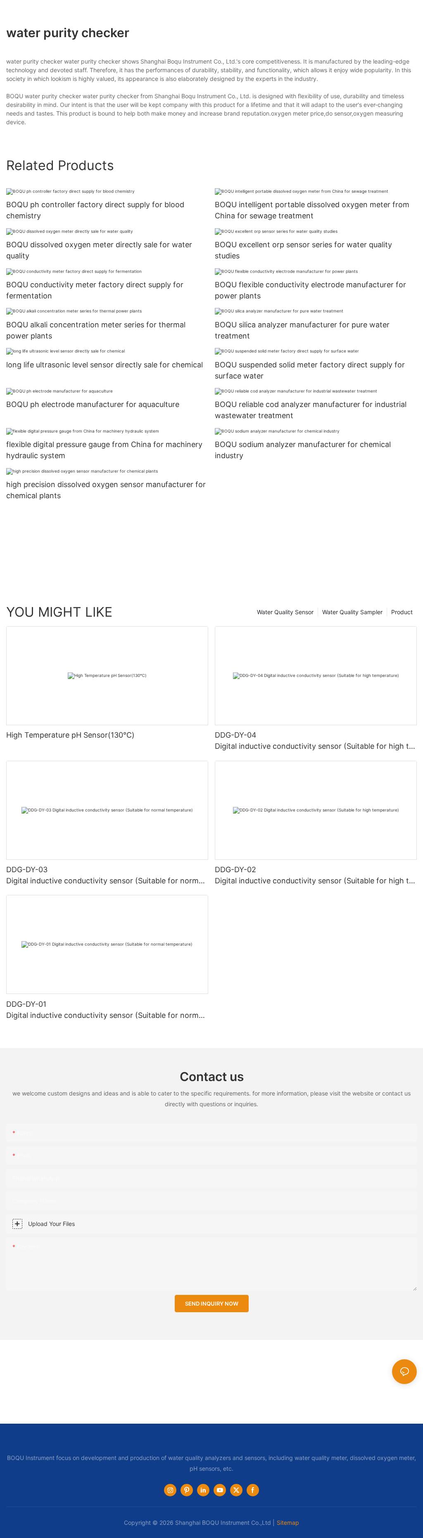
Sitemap (288, 1522)
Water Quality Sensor (285, 611)
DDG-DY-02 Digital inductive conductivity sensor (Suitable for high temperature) (314, 875)
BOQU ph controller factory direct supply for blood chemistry (95, 210)
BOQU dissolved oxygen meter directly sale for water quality (99, 250)
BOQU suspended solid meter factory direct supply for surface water (310, 370)
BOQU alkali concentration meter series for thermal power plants (95, 330)
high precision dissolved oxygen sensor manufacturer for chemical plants (106, 490)
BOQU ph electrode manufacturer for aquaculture (92, 404)
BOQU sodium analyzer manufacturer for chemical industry (303, 450)
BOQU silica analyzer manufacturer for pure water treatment (302, 330)
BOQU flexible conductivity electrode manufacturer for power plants (310, 290)
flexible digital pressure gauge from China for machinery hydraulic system (104, 450)
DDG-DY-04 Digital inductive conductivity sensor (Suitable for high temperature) (314, 741)
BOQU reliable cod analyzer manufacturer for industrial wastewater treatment (310, 410)
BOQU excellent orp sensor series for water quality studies (303, 250)
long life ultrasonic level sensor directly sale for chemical (104, 364)
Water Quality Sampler (352, 611)
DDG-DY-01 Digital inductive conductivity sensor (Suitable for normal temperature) (106, 1010)
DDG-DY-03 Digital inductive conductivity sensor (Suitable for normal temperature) (106, 875)
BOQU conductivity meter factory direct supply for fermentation (94, 290)
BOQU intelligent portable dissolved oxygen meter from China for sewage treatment (312, 210)
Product (402, 611)
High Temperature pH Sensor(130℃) (70, 735)
